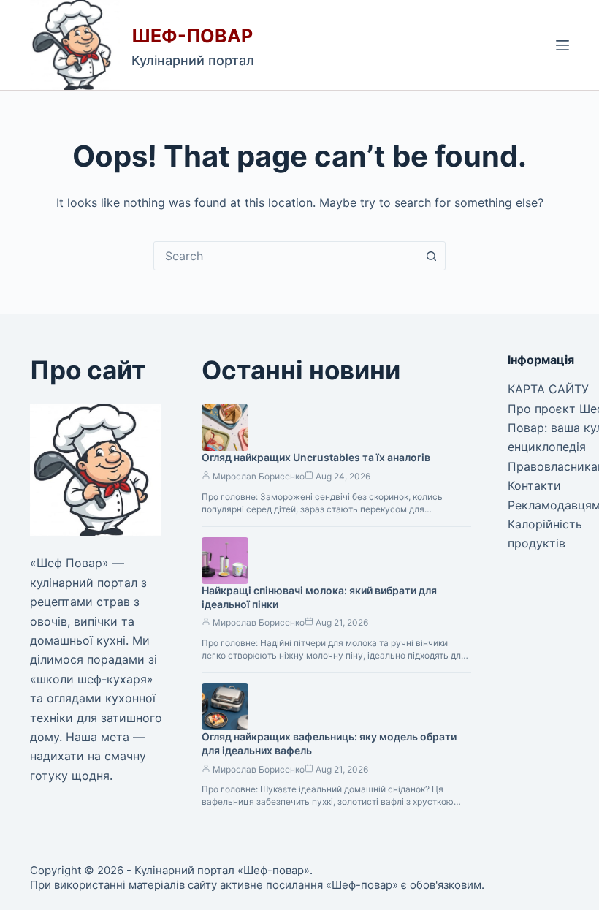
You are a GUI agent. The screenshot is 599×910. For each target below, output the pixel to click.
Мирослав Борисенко (259, 476)
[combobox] (285, 255)
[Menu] (562, 45)
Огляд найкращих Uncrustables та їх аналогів (316, 457)
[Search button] (431, 256)
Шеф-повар (192, 36)
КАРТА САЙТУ (548, 389)
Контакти (534, 485)
